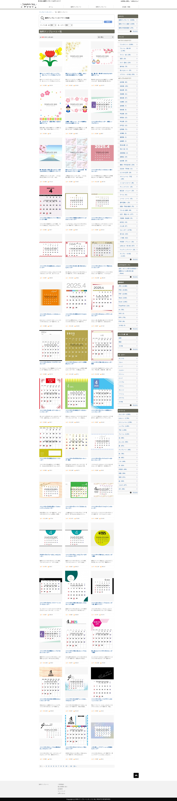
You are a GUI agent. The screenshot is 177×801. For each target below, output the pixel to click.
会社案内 (60, 789)
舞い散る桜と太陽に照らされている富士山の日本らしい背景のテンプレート (50, 170)
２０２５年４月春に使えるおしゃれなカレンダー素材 (76, 603)
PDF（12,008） (123, 294)
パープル (121, 382)
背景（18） (123, 58)
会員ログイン (134, 1)
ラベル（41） (124, 194)
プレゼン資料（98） (126, 210)
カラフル (121, 398)
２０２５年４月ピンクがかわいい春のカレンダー (101, 170)
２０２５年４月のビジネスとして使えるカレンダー (76, 747)
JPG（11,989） (123, 286)
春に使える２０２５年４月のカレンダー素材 (101, 651)
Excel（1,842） (123, 302)
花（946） (122, 438)
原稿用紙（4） (124, 153)
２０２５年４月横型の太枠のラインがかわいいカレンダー (76, 218)
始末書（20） (124, 161)
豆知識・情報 (126, 7)
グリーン (121, 374)
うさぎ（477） (123, 485)
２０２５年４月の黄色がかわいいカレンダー (50, 459)
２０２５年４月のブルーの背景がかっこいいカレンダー (101, 411)
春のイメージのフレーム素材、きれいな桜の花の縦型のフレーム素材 (76, 74)
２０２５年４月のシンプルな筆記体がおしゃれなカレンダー (50, 747)
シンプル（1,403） (124, 426)
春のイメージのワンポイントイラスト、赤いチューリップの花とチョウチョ (50, 75)
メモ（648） (122, 461)
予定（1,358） (123, 430)
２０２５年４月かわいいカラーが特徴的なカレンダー (76, 362)
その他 (121, 346)
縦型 (120, 338)
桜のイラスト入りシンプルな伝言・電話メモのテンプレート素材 (76, 170)
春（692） (122, 457)
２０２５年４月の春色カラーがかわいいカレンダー (76, 411)
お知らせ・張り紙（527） (127, 246)
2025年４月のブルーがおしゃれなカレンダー (50, 555)
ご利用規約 (61, 784)
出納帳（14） (124, 102)
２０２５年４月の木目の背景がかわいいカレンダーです (50, 699)
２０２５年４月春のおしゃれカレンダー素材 (101, 555)
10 (66, 766)
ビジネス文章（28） (126, 172)
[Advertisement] (28, 71)
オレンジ (121, 390)
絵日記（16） (124, 222)
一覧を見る (135, 31)
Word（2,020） (123, 298)
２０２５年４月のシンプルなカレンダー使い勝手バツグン (101, 603)
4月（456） (122, 489)
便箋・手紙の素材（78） (127, 206)
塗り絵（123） (124, 234)
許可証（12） (124, 125)
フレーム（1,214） (124, 434)
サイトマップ (61, 791)
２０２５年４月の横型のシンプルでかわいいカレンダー (50, 651)
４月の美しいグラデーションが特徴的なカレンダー (101, 747)
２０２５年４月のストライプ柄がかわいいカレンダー (101, 266)
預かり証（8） (124, 149)
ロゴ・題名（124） (125, 62)
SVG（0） (122, 313)
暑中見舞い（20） (125, 202)
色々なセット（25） (126, 70)
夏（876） (122, 446)
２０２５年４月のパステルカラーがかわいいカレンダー (101, 459)
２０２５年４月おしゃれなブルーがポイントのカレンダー (76, 555)
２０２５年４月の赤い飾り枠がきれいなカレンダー (76, 266)
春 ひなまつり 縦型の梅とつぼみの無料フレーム (50, 122)
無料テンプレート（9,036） (127, 20)
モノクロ (121, 358)
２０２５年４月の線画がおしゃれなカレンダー (50, 266)
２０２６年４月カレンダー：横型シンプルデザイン (101, 122)
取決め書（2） (124, 145)
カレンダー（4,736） (126, 230)
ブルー (121, 362)
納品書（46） (124, 90)
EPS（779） (122, 317)
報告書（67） (124, 98)
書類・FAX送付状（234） (127, 165)
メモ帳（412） (124, 238)
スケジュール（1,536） (126, 422)
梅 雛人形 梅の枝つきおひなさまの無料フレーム (101, 74)
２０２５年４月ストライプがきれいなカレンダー (76, 507)
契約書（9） (123, 109)
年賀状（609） (123, 469)
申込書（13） (124, 121)
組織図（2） (123, 141)
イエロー (121, 370)
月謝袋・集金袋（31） (126, 218)
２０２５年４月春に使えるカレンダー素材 (101, 362)
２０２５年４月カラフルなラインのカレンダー (101, 507)
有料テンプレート (101, 7)
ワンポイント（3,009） (127, 44)
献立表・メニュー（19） (127, 190)
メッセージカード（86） (127, 183)
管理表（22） (124, 117)
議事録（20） (124, 157)
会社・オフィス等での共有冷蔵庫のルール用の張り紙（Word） (127, 271)
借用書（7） (123, 106)
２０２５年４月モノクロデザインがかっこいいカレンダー (101, 699)
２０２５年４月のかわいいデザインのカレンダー (101, 314)
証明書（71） (124, 129)
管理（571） (122, 477)
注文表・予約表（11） (126, 168)
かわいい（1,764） (124, 418)
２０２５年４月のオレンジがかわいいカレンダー (50, 314)
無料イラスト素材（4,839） (127, 24)
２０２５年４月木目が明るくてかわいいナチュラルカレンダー (50, 507)
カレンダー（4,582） (125, 414)
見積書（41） (124, 94)
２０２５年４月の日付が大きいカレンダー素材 (76, 459)
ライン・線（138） (125, 54)
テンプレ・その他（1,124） (125, 255)
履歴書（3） (123, 137)
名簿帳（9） (123, 133)
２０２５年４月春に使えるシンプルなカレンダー (76, 651)
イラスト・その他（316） (127, 74)
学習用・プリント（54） (127, 242)
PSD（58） (122, 321)
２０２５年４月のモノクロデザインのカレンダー (50, 362)
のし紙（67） (124, 226)
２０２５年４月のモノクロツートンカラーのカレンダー (50, 603)
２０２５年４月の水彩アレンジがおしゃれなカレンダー (76, 699)
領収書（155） (124, 86)
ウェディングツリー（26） (128, 249)
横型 (120, 342)
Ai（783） (122, 309)
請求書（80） (124, 82)
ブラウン (121, 386)
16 (71, 766)
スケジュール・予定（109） (126, 178)
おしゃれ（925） (124, 442)
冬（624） (122, 465)
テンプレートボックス (45, 12)
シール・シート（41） (126, 198)
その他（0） (122, 325)
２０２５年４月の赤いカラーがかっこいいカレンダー (50, 411)
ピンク (121, 378)
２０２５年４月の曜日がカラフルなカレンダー (76, 314)
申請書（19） (124, 113)
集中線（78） (124, 66)
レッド (121, 366)
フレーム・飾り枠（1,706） (125, 49)
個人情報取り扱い (63, 786)
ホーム (51, 7)
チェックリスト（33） (126, 187)
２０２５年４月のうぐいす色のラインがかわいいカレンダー (101, 218)
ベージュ (121, 394)
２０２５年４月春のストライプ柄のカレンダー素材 (50, 218)
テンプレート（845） (125, 449)
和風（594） (122, 473)
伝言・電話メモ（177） (127, 214)
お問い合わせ (61, 793)
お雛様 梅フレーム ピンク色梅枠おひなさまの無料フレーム (76, 122)
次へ (75, 766)
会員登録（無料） (125, 1)
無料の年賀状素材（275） (126, 28)
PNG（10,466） (123, 290)
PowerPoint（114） (124, 306)
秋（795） (122, 453)
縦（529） (122, 481)
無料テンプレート (76, 7)
